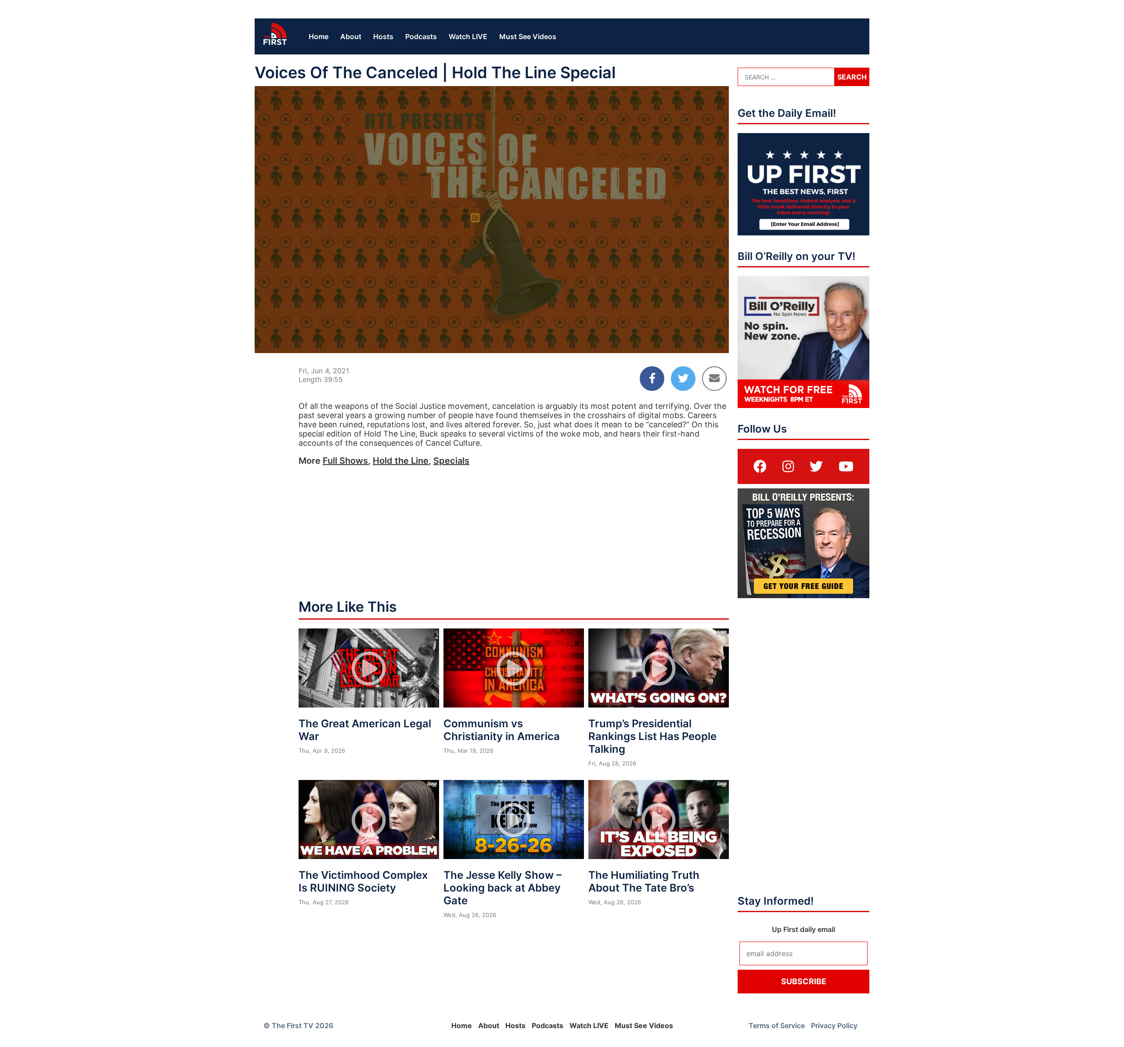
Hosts (383, 36)
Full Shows (345, 460)
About (350, 36)
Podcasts (421, 36)
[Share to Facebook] (652, 378)
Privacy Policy (834, 1025)
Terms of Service (777, 1025)
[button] (493, 221)
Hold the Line (401, 460)
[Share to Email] (714, 378)
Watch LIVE (468, 36)
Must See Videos (527, 36)
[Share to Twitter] (683, 378)
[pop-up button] (701, 339)
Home (318, 36)
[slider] (492, 325)
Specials (451, 460)
